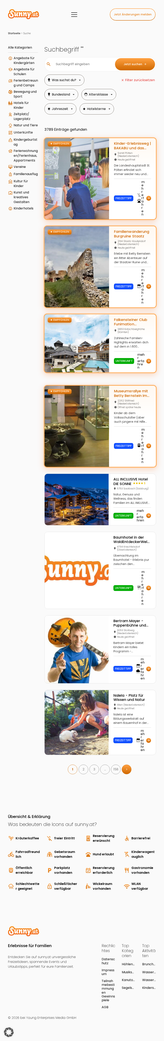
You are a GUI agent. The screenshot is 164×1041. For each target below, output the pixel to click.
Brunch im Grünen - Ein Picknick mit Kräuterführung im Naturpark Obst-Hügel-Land (149, 964)
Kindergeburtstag (25, 142)
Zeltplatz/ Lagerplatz (22, 116)
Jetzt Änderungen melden (133, 14)
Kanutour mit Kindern (128, 980)
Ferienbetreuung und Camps (26, 83)
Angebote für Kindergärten (24, 60)
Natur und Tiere (26, 125)
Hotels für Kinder (21, 105)
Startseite (14, 33)
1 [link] (72, 769)
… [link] (105, 769)
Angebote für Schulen (24, 71)
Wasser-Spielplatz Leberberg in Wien (149, 980)
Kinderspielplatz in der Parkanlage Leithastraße (149, 988)
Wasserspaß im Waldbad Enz (149, 972)
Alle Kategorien (20, 47)
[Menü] (74, 15)
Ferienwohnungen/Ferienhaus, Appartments (26, 155)
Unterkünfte (23, 132)
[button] (9, 1032)
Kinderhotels (23, 208)
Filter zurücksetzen (140, 80)
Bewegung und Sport (25, 94)
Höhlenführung (128, 964)
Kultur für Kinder (21, 183)
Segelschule (128, 988)
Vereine (20, 166)
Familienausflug (26, 174)
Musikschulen (128, 972)
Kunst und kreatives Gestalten (21, 197)
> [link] (127, 769)
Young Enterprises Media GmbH (51, 1017)
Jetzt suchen (135, 64)
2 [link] (83, 769)
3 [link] (94, 769)
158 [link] (115, 769)
